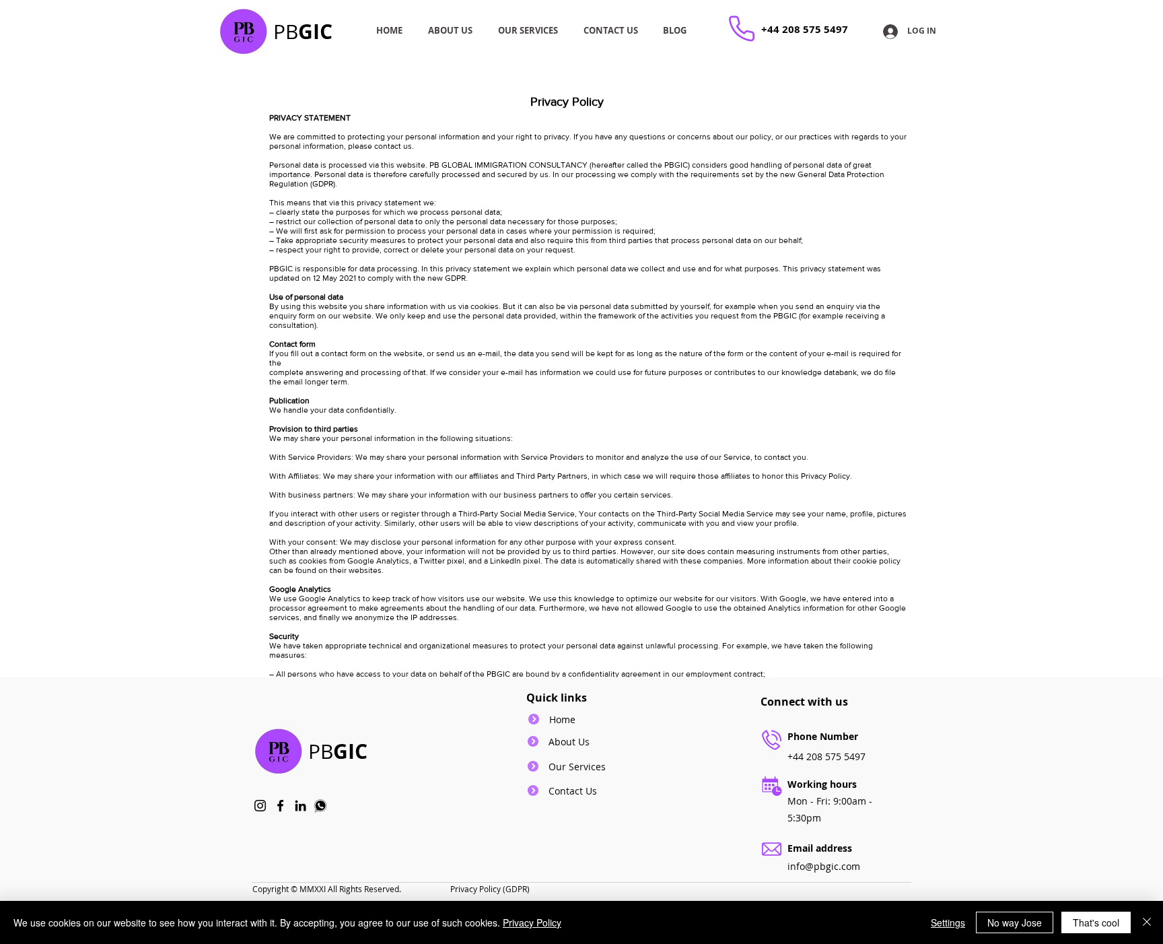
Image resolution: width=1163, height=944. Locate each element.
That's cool (1096, 922)
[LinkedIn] (300, 805)
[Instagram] (260, 805)
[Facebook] (280, 805)
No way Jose (1014, 922)
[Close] (1147, 922)
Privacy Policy (532, 922)
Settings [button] (948, 922)
